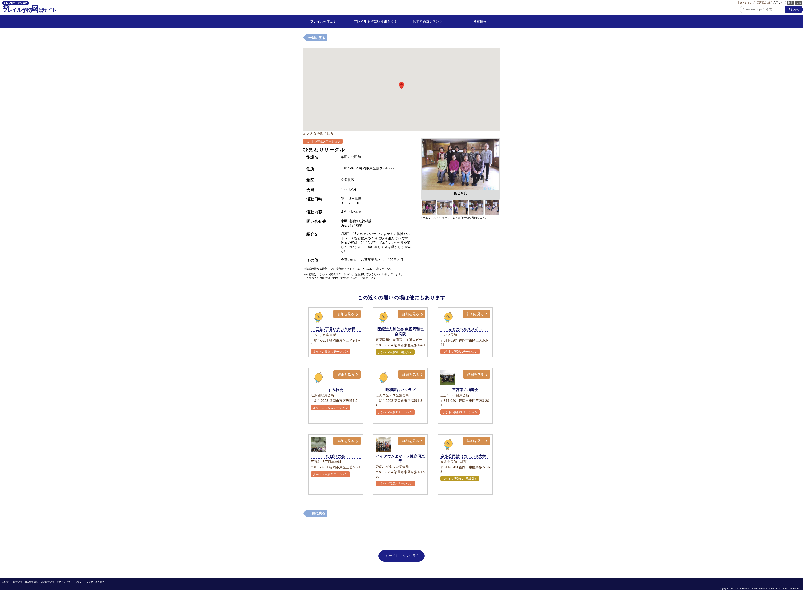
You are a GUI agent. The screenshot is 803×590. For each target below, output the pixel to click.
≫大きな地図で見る (318, 133)
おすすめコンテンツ (428, 21)
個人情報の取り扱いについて (39, 582)
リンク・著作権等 (95, 582)
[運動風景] (444, 202)
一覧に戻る (316, 37)
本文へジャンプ (746, 2)
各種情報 (480, 21)
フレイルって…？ (323, 21)
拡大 (798, 2)
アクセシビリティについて (70, 582)
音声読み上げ (764, 2)
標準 (790, 2)
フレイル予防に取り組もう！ (375, 21)
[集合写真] (429, 202)
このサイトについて (12, 582)
